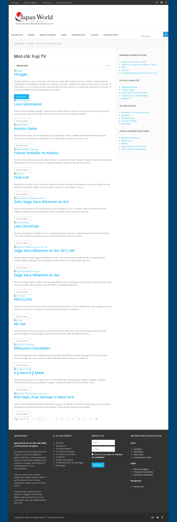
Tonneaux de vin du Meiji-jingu (134, 95)
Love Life (125, 70)
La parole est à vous (142, 457)
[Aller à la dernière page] (96, 419)
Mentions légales (141, 469)
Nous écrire (138, 454)
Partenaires (138, 451)
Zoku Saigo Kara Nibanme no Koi (41, 201)
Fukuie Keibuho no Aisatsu (36, 152)
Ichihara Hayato (128, 90)
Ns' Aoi (20, 323)
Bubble (124, 143)
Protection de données (143, 472)
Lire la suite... (21, 96)
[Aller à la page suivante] (90, 419)
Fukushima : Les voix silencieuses (135, 112)
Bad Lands (125, 123)
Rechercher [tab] (22, 65)
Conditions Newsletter (143, 475)
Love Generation (28, 104)
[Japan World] (34, 18)
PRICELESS (23, 299)
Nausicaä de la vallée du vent (133, 62)
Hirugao (20, 74)
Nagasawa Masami (129, 87)
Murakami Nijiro (128, 118)
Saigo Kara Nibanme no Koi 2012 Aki (44, 250)
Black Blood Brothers (130, 138)
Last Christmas (26, 226)
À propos (138, 449)
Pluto (123, 67)
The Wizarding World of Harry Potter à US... (139, 73)
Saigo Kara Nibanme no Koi (36, 275)
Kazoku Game (25, 128)
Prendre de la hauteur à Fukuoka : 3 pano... (139, 64)
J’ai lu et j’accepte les (107, 455)
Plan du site (139, 486)
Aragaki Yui (126, 98)
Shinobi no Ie (126, 140)
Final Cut (21, 177)
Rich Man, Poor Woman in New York (44, 397)
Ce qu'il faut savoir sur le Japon (134, 92)
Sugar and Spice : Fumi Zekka (133, 146)
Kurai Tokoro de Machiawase (133, 149)
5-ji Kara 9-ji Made (29, 372)
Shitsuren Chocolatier (32, 348)
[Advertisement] (116, 14)
